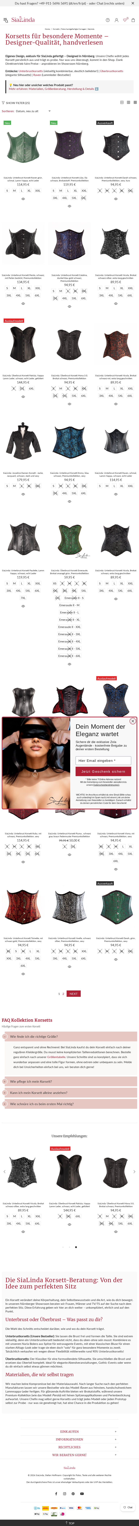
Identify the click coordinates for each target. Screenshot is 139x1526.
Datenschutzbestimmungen (106, 785)
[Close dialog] (133, 721)
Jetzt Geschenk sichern (103, 771)
